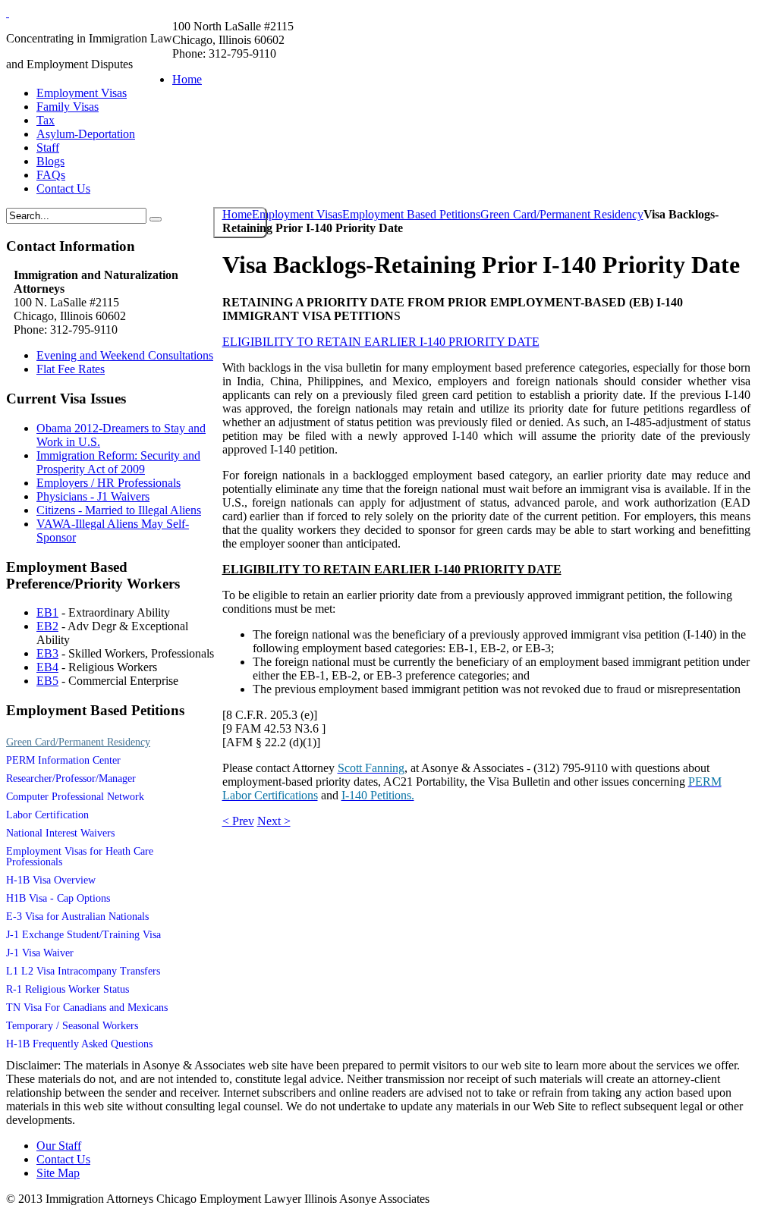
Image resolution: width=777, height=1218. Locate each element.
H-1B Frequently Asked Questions (79, 1044)
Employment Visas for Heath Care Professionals (79, 857)
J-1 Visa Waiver (40, 953)
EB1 (47, 612)
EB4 (47, 667)
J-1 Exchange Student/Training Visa (83, 934)
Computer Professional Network (75, 796)
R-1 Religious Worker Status (67, 989)
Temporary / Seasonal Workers (72, 1025)
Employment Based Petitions (411, 214)
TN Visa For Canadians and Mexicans (87, 1007)
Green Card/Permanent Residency (561, 214)
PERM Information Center (63, 760)
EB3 (47, 653)
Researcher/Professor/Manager (71, 778)
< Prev (238, 821)
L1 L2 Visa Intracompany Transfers (83, 971)
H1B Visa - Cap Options (58, 898)
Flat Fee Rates (70, 369)
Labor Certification (47, 815)
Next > (274, 821)
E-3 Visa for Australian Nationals (77, 916)
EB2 (47, 626)
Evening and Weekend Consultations (124, 355)
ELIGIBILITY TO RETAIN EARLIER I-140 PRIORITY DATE (380, 341)
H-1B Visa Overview (51, 880)
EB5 (47, 680)
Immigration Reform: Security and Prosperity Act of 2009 (118, 462)
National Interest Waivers (60, 833)
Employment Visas (297, 214)
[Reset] (155, 219)
